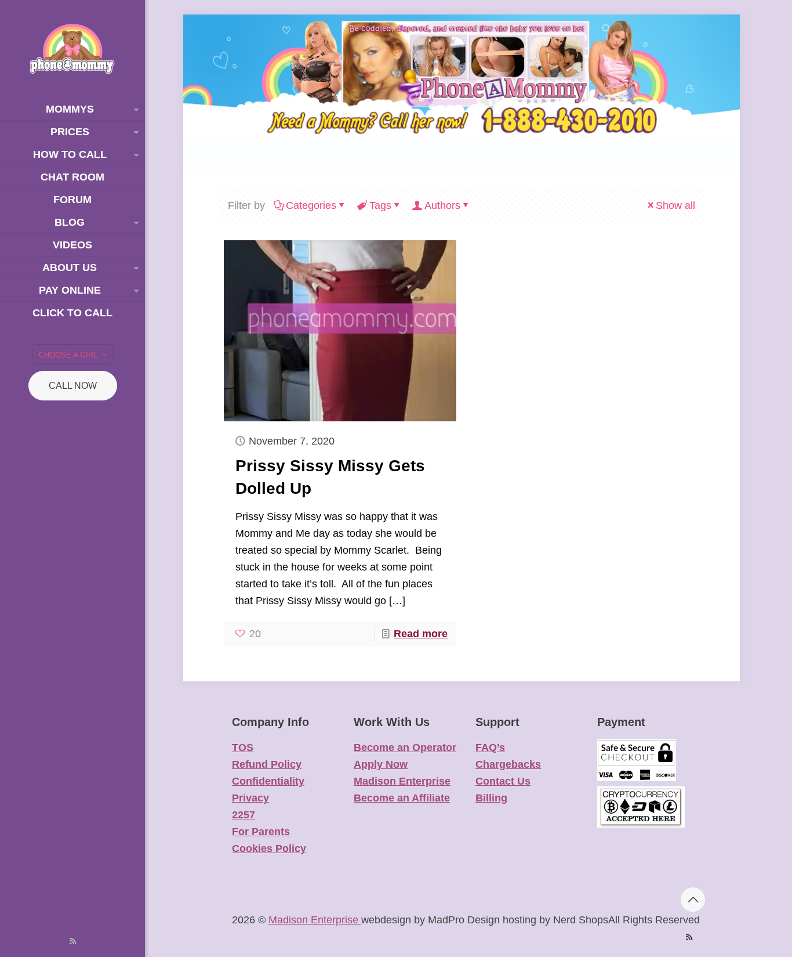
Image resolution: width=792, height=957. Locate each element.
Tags (380, 205)
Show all (675, 205)
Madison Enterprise (402, 781)
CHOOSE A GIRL (68, 355)
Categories (311, 205)
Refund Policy (266, 764)
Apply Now (381, 764)
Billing (491, 798)
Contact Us (503, 781)
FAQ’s (490, 747)
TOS (242, 747)
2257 (243, 815)
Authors (442, 205)
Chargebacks (508, 764)
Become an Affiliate (402, 798)
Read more (421, 634)
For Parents (261, 831)
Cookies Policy (269, 848)
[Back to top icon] (693, 899)
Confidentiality (268, 781)
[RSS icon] (72, 941)
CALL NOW (73, 386)
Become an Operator (405, 747)
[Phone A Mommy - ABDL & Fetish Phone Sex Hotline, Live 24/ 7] (72, 49)
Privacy (250, 798)
